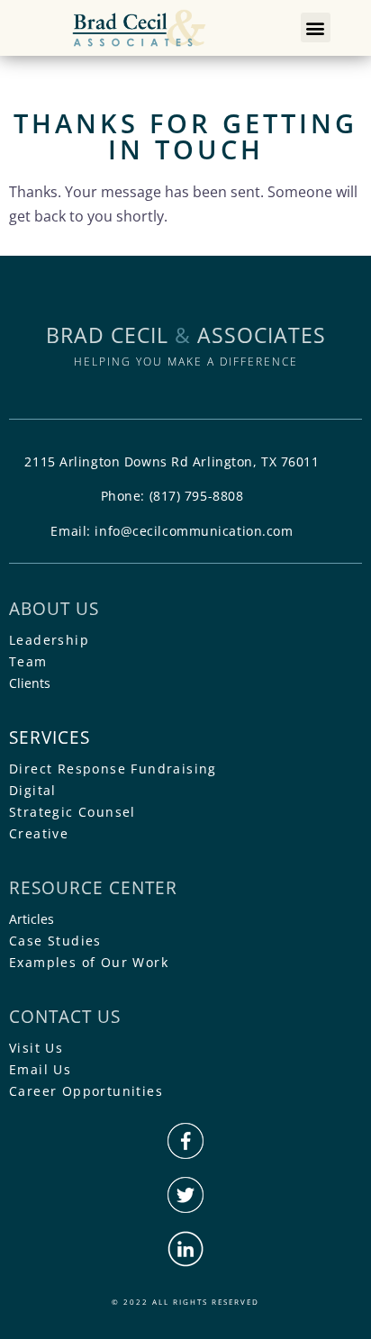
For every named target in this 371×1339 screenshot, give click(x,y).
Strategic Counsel (72, 811)
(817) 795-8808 (196, 495)
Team (28, 661)
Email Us (40, 1069)
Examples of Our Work (88, 962)
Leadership (49, 639)
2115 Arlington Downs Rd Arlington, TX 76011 (171, 461)
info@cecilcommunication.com (194, 530)
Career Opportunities (86, 1090)
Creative (38, 833)
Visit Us (36, 1047)
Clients (29, 683)
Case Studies (55, 940)
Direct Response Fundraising (113, 768)
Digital (33, 790)
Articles (31, 918)
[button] (315, 27)
